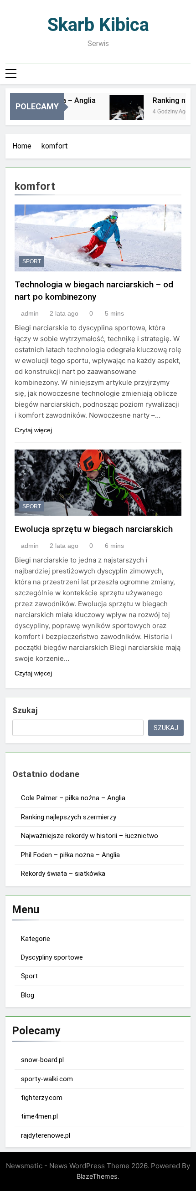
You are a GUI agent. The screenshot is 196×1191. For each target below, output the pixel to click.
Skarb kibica (98, 25)
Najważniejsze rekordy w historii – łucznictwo (89, 836)
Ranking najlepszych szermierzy (68, 817)
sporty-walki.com (47, 1079)
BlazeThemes (97, 1176)
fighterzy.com (41, 1098)
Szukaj (24, 710)
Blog (27, 995)
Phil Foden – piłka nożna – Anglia (70, 855)
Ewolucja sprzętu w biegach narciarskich (94, 529)
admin (30, 313)
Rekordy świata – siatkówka (63, 873)
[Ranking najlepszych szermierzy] (123, 112)
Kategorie (35, 939)
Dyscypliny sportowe (52, 957)
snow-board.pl (42, 1060)
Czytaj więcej (33, 430)
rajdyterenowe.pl (45, 1135)
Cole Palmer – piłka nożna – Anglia (73, 798)
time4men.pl (39, 1116)
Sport (31, 261)
